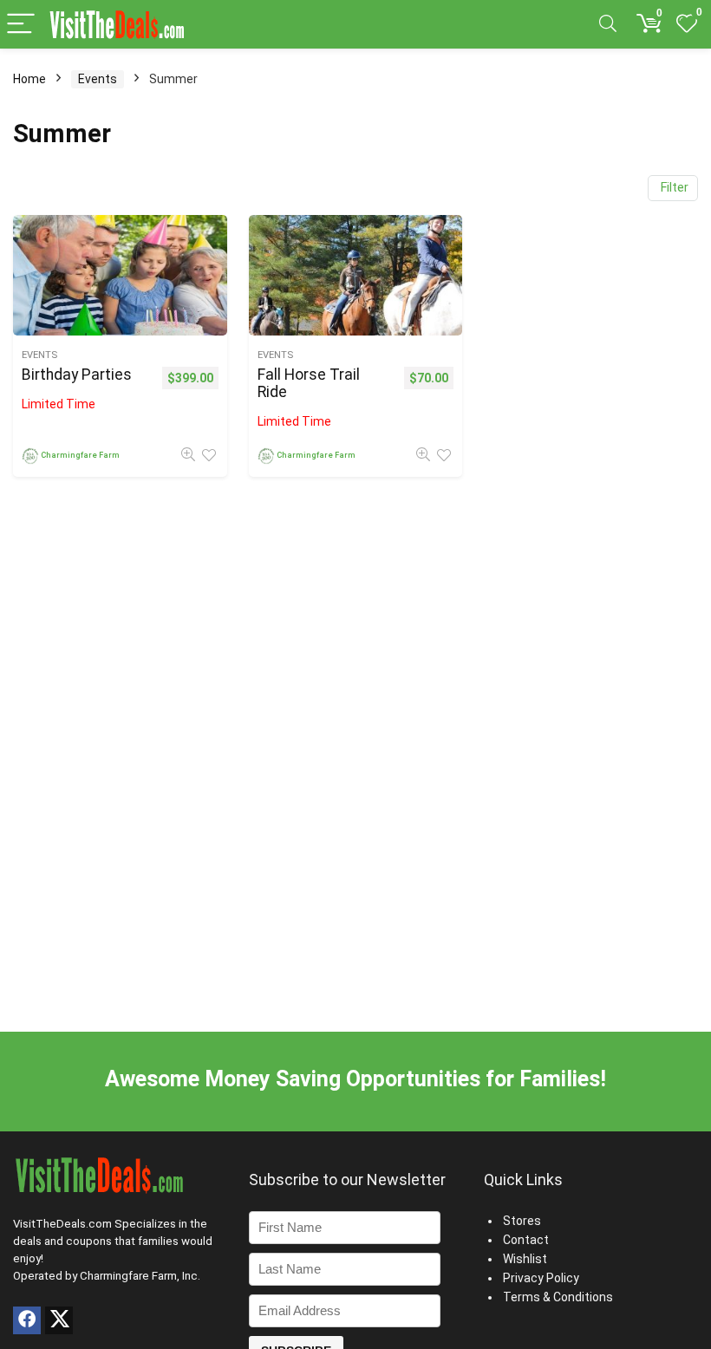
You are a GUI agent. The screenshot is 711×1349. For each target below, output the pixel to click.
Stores (522, 1221)
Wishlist (525, 1259)
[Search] (608, 25)
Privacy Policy (541, 1278)
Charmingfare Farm (80, 454)
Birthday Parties (77, 374)
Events (97, 79)
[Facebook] (27, 1320)
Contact (526, 1240)
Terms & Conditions (558, 1297)
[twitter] (59, 1320)
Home (29, 79)
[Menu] (21, 25)
